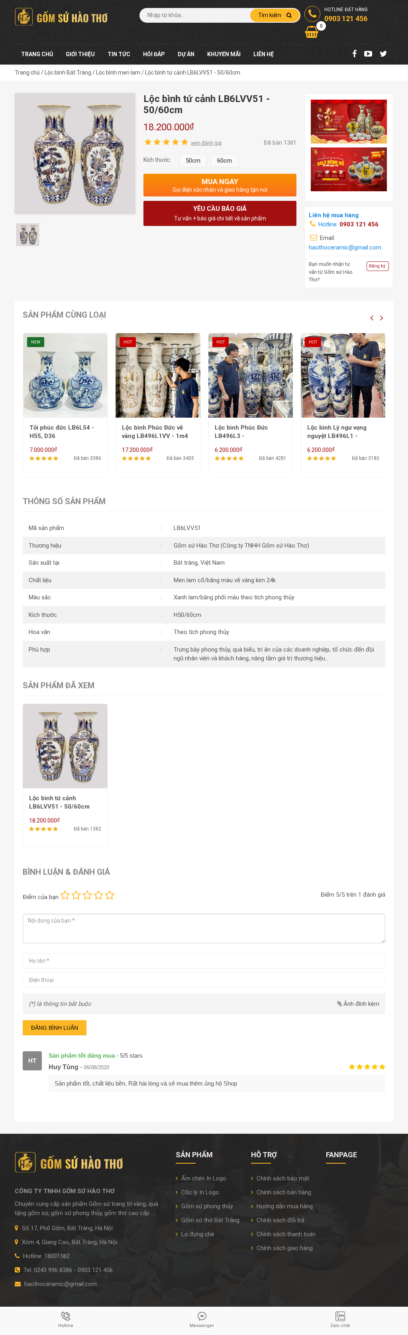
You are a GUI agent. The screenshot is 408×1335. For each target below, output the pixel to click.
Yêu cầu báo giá (220, 213)
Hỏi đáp (154, 54)
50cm (193, 160)
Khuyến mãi (224, 54)
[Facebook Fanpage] (354, 54)
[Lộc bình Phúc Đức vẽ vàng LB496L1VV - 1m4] (158, 375)
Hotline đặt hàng (346, 15)
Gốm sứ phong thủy (206, 1206)
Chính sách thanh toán (285, 1234)
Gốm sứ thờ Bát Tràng (209, 1220)
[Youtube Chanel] (368, 54)
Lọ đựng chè (197, 1234)
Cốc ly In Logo (199, 1192)
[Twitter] (383, 54)
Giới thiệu (80, 54)
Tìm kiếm (270, 15)
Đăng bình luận (54, 1028)
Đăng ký (377, 266)
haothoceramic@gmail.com (345, 247)
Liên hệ (263, 54)
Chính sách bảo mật (282, 1178)
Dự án (186, 54)
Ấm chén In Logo (203, 1178)
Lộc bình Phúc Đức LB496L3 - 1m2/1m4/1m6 (241, 436)
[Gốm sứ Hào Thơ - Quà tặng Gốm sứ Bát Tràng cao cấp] (62, 16)
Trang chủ (37, 54)
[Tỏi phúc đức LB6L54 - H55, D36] (65, 375)
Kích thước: (157, 160)
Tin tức (119, 54)
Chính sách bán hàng (283, 1192)
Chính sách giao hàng (284, 1248)
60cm (224, 160)
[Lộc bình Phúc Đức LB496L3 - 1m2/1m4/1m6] (250, 375)
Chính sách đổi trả (279, 1220)
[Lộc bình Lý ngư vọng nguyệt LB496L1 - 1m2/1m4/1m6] (343, 375)
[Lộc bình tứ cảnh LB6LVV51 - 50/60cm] (75, 153)
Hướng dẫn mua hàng (284, 1206)
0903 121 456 (359, 224)
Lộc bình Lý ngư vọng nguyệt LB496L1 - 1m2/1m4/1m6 (337, 436)
